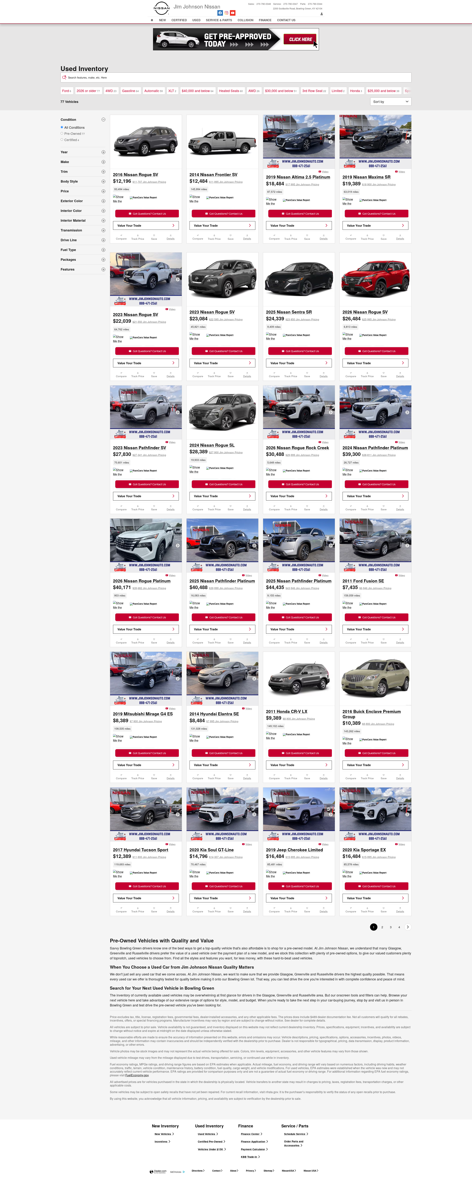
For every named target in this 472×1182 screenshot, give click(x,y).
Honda (356, 90)
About (233, 1170)
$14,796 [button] (216, 855)
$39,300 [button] (369, 453)
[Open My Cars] (320, 14)
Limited (338, 90)
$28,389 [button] (216, 451)
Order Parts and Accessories (293, 1143)
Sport (410, 90)
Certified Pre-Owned (210, 1141)
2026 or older (88, 90)
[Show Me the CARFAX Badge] (120, 199)
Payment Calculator (253, 1149)
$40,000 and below (198, 90)
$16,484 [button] (292, 855)
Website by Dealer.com (158, 1172)
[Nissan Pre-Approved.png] (236, 39)
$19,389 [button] (369, 183)
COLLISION (245, 20)
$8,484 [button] (214, 720)
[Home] (162, 8)
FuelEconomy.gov (137, 1075)
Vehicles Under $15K (211, 1149)
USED (196, 20)
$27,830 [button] (139, 453)
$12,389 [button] (139, 855)
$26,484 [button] (369, 318)
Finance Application (253, 1141)
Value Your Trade (129, 225)
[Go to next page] (408, 927)
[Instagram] (226, 13)
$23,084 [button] (216, 318)
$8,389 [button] (137, 720)
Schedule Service (295, 1134)
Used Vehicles (207, 1134)
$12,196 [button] (139, 180)
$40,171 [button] (139, 587)
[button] (146, 189)
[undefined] (236, 39)
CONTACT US (286, 20)
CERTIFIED (179, 20)
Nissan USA (310, 1170)
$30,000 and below (281, 90)
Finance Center (250, 1134)
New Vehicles (163, 1134)
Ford (66, 90)
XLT (172, 90)
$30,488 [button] (292, 453)
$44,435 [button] (292, 587)
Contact (216, 1170)
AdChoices (175, 1171)
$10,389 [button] (368, 722)
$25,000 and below (383, 90)
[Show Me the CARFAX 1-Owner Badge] (349, 201)
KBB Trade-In (249, 1157)
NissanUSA (288, 1170)
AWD (254, 90)
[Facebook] (220, 13)
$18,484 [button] (292, 183)
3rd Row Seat (314, 90)
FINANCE (265, 20)
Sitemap (268, 1170)
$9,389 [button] (290, 717)
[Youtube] (232, 13)
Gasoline (130, 90)
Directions (197, 1170)
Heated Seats (231, 90)
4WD (111, 90)
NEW (162, 20)
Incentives (161, 1141)
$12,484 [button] (216, 180)
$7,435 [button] (367, 587)
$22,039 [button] (139, 320)
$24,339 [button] (292, 318)
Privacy (250, 1170)
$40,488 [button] (216, 587)
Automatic (153, 90)
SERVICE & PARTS (219, 20)
